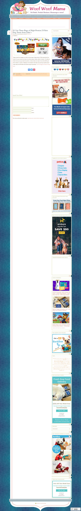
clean (67, 358)
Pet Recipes (27, 18)
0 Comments (15, 35)
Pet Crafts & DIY (38, 15)
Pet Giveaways (14, 18)
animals (58, 358)
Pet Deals (19, 15)
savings (17, 75)
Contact (54, 18)
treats (20, 75)
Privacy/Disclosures (46, 18)
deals (65, 360)
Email (32, 110)
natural (55, 366)
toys (69, 369)
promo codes (65, 367)
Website (33, 112)
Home (12, 15)
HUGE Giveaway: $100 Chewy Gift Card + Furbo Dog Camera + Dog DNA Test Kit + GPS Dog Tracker (61, 293)
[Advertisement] (42, 23)
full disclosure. (29, 34)
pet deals (59, 366)
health (61, 364)
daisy (62, 359)
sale (54, 369)
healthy (63, 364)
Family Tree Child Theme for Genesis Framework (58, 500)
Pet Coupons (28, 15)
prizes (60, 367)
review (70, 367)
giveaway (54, 364)
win (63, 370)
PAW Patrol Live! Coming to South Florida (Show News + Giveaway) (61, 325)
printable (57, 367)
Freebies (55, 15)
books (63, 358)
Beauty (33, 18)
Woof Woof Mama (40, 7)
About (59, 18)
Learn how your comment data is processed (36, 118)
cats (65, 358)
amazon (54, 358)
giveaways (58, 364)
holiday (65, 364)
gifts (68, 363)
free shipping (62, 363)
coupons (58, 360)
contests (69, 358)
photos (54, 367)
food (67, 361)
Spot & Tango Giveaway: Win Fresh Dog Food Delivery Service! (62, 309)
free (69, 361)
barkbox (61, 358)
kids (70, 364)
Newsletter (39, 18)
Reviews (48, 15)
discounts (57, 361)
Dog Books (21, 18)
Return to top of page (41, 503)
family (64, 361)
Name (32, 108)
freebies (55, 363)
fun (66, 363)
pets (65, 366)
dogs (61, 361)
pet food (62, 366)
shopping (62, 369)
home (68, 364)
